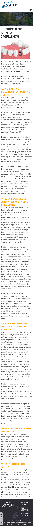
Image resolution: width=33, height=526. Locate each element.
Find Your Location (24, 509)
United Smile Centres (20, 521)
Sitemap (23, 524)
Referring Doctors (24, 515)
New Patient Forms (24, 503)
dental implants (16, 71)
